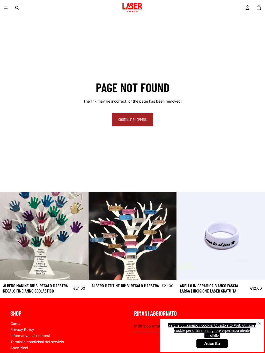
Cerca (15, 323)
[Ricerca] (17, 7)
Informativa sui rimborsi (30, 335)
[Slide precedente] (184, 236)
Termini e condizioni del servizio (37, 341)
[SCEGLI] (80, 272)
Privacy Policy (22, 329)
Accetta (212, 343)
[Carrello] (258, 7)
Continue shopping (132, 120)
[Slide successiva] (257, 236)
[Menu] (6, 8)
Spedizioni (19, 348)
